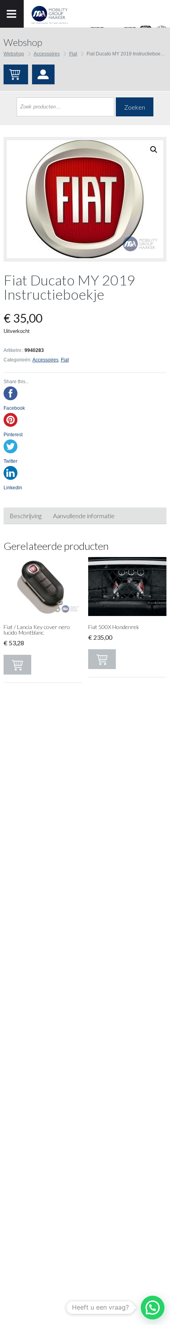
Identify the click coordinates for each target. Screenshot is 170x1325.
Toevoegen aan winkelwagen (17, 665)
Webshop (14, 54)
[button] (152, 1307)
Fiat (73, 54)
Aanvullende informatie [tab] (84, 515)
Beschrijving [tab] (25, 515)
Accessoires (47, 54)
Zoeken (134, 107)
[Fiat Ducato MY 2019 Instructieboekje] (85, 199)
